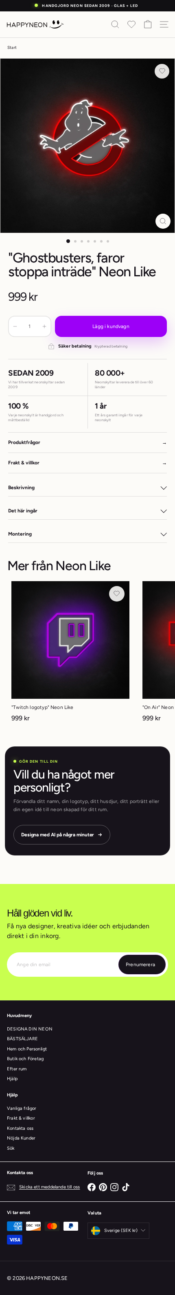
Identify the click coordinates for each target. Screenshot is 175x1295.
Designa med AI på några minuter (57, 835)
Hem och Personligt (27, 1049)
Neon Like (82, 565)
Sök (11, 1148)
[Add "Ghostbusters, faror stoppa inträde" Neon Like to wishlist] (162, 71)
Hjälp (12, 1078)
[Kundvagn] (148, 24)
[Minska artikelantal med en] (15, 326)
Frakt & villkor (21, 1118)
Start (12, 47)
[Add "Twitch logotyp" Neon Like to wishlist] (117, 594)
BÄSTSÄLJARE (22, 1038)
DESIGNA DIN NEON (29, 1029)
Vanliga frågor (22, 1108)
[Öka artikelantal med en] (44, 326)
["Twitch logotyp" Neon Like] (70, 654)
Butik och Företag (25, 1058)
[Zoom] (163, 221)
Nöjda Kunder (21, 1138)
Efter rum (17, 1069)
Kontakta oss (20, 1128)
